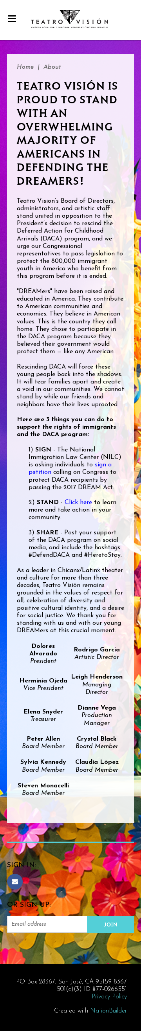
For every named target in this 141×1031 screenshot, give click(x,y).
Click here (78, 502)
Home (25, 67)
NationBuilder (108, 1011)
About (52, 67)
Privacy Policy (109, 997)
